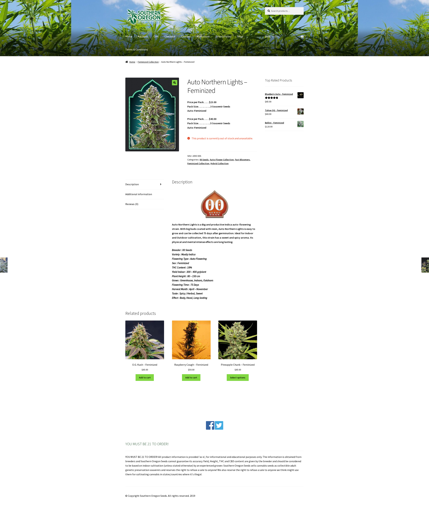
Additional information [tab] (138, 194)
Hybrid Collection (219, 163)
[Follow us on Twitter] (219, 428)
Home (128, 36)
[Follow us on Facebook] (210, 428)
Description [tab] (132, 184)
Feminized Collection (148, 61)
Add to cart (145, 377)
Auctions (143, 36)
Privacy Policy (223, 36)
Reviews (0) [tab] (131, 204)
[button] (174, 82)
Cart (156, 36)
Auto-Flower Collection (222, 159)
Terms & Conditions (136, 49)
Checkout (170, 36)
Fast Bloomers (242, 159)
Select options (237, 377)
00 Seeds (204, 159)
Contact (186, 36)
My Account (203, 36)
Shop (240, 36)
